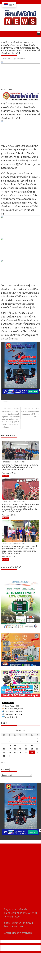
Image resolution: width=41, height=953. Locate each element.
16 (4, 749)
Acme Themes (26, 949)
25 (15, 752)
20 (26, 749)
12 (20, 745)
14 (32, 745)
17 (10, 749)
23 (4, 752)
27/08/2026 (6, 462)
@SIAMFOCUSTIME (19, 59)
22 (37, 749)
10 (10, 745)
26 (20, 752)
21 (32, 749)
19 (20, 749)
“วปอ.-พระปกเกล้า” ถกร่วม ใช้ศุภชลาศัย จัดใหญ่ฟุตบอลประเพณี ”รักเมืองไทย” (30, 413)
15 (37, 745)
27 (26, 752)
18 (15, 749)
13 (26, 745)
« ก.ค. (3, 762)
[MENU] (38, 33)
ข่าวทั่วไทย (6, 402)
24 (10, 752)
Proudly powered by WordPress (16, 946)
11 (15, 745)
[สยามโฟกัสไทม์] (3, 33)
